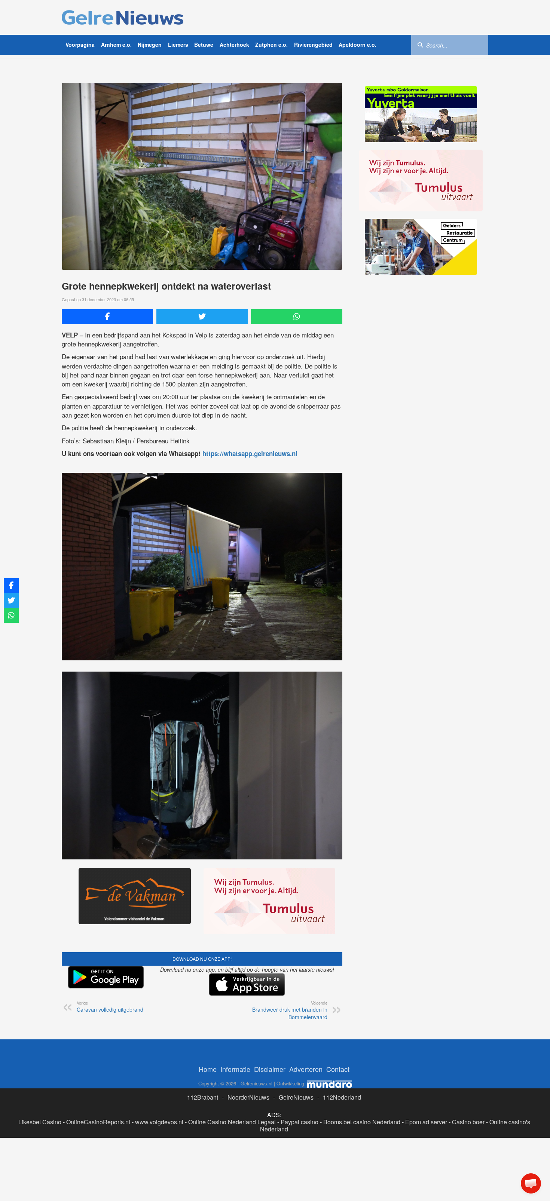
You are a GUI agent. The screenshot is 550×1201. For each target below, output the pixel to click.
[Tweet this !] (202, 316)
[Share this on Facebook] (107, 316)
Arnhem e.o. (116, 44)
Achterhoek (234, 44)
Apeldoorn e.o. (357, 44)
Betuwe (203, 44)
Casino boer (468, 1122)
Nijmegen (150, 44)
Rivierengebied (313, 44)
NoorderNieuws (248, 1097)
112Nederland (342, 1097)
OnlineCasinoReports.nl (98, 1122)
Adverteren (306, 1069)
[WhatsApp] (296, 316)
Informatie (235, 1069)
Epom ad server (426, 1122)
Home (208, 1069)
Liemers (178, 44)
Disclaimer (269, 1069)
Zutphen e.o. (271, 44)
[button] (531, 1183)
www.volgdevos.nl (159, 1122)
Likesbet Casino (39, 1122)
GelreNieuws (296, 1097)
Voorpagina (80, 44)
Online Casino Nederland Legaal (232, 1122)
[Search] (420, 44)
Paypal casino (299, 1122)
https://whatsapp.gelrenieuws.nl (249, 453)
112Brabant (202, 1097)
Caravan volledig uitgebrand (110, 1006)
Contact (337, 1069)
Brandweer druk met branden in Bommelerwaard (289, 1010)
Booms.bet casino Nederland (361, 1122)
